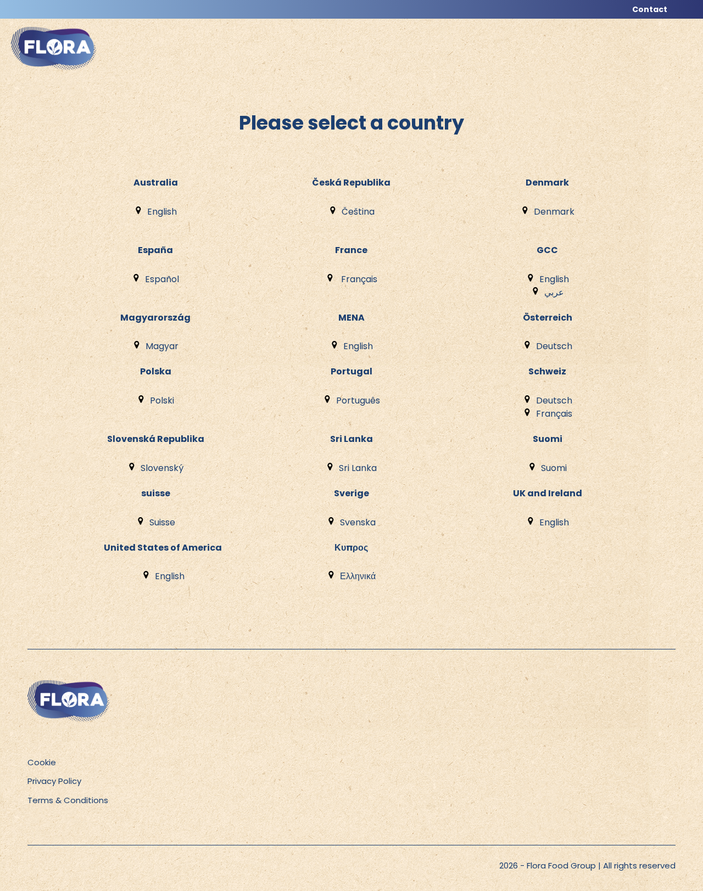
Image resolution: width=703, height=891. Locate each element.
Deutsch (554, 346)
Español (162, 279)
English (162, 211)
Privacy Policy (54, 781)
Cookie (41, 762)
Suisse (162, 522)
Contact (649, 9)
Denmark (554, 211)
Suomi (554, 468)
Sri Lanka (358, 468)
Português (358, 400)
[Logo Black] (54, 24)
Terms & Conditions (67, 800)
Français (358, 279)
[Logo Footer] (68, 686)
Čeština (358, 211)
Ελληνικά (358, 576)
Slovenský (162, 468)
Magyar (162, 346)
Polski (162, 400)
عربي (554, 292)
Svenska (358, 522)
